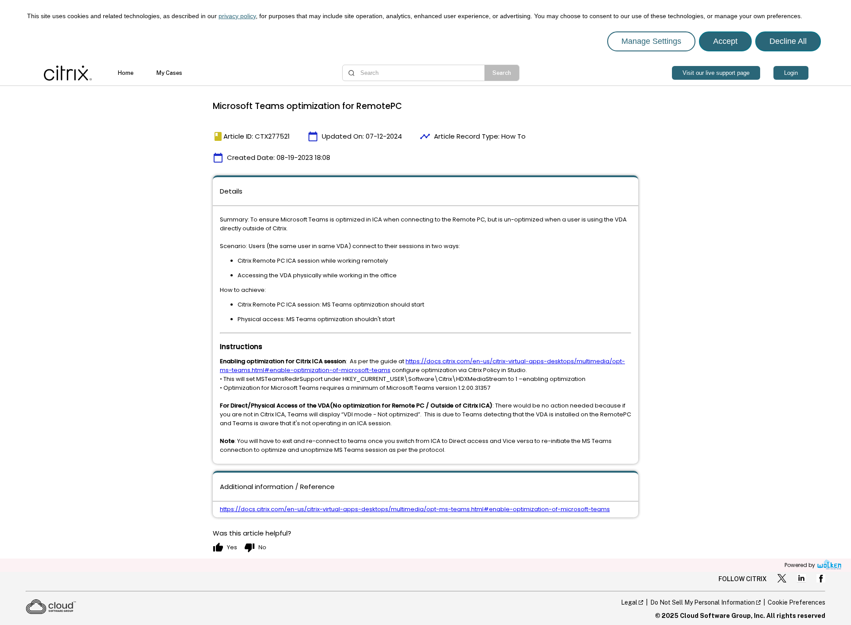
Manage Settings (651, 41)
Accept (725, 41)
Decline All (788, 41)
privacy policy (237, 15)
